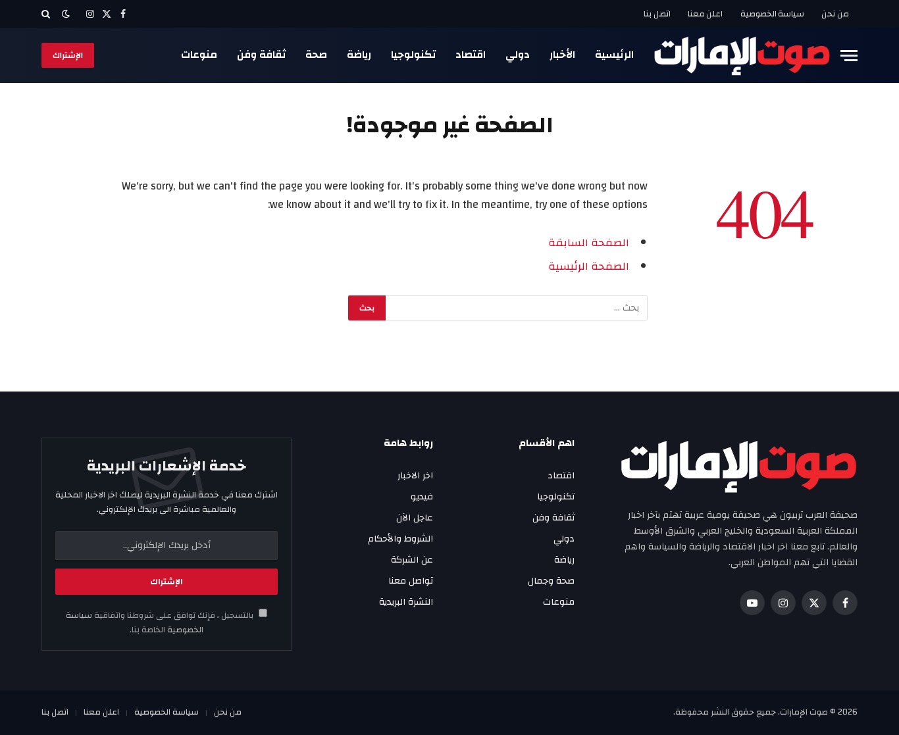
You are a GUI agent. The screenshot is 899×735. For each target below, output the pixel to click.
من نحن (835, 14)
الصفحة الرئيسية (588, 266)
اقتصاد (470, 54)
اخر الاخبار (415, 475)
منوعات (199, 54)
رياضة (359, 54)
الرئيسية (614, 54)
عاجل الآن (414, 517)
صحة (316, 54)
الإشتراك (68, 55)
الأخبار (562, 54)
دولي (517, 54)
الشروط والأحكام (400, 538)
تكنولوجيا (413, 54)
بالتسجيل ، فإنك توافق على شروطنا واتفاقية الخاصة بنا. (160, 622)
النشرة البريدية (406, 602)
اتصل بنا (657, 14)
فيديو (422, 496)
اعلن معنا (705, 14)
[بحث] (47, 14)
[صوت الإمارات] (742, 55)
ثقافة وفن (261, 54)
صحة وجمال (551, 581)
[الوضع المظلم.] (66, 14)
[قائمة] (849, 55)
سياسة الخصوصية (772, 14)
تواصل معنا (410, 581)
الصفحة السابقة (588, 243)
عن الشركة (412, 560)
